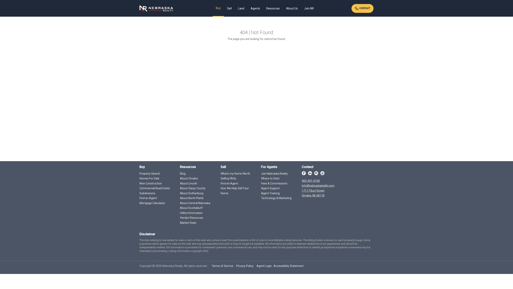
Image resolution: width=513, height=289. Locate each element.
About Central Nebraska (195, 203)
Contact (364, 8)
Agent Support (270, 188)
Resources (273, 8)
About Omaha (189, 178)
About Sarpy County (192, 188)
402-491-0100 (311, 180)
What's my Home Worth (235, 173)
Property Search (149, 173)
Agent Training (270, 193)
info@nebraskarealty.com (318, 185)
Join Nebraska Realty (274, 173)
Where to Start (270, 178)
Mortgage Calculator (152, 203)
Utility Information (191, 213)
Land (241, 8)
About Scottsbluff (191, 208)
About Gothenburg (191, 193)
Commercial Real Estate (154, 188)
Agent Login (264, 266)
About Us (292, 8)
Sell (229, 8)
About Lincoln (188, 183)
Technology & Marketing (276, 198)
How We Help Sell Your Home (235, 191)
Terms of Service (222, 266)
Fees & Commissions (274, 183)
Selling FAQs (228, 178)
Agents (255, 8)
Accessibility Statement (289, 266)
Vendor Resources (191, 217)
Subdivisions (147, 193)
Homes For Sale (149, 178)
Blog (183, 173)
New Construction (150, 183)
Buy (218, 8)
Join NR (309, 8)
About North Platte (192, 198)
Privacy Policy (244, 266)
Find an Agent (148, 198)
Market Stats (188, 222)
